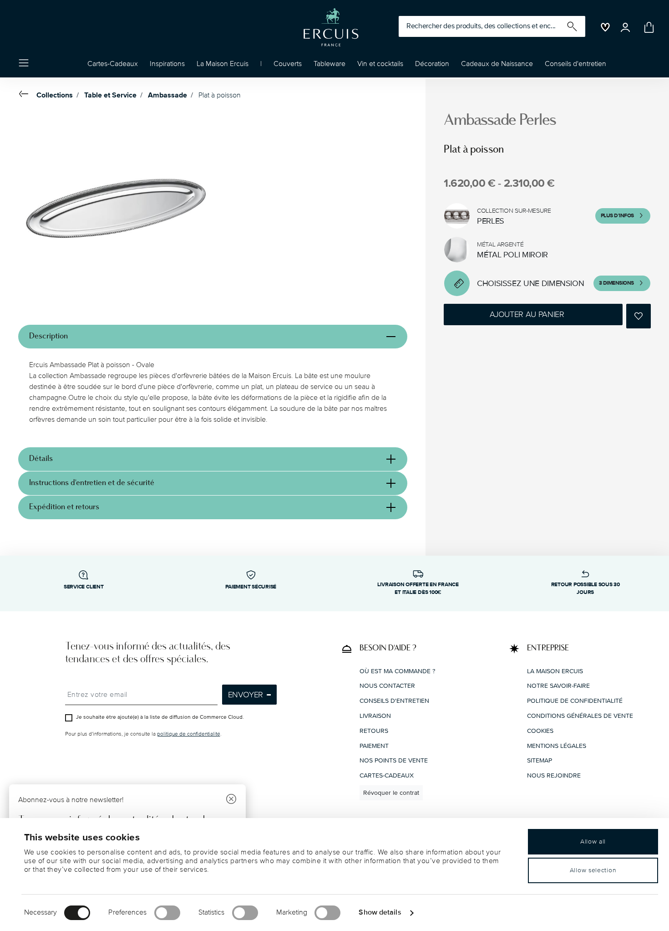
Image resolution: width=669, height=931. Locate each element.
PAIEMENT (374, 745)
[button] (167, 66)
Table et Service (110, 95)
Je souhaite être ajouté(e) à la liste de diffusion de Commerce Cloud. (160, 717)
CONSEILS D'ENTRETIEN (394, 701)
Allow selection (593, 870)
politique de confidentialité (188, 734)
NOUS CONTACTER (387, 686)
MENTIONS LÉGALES (556, 745)
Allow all (593, 841)
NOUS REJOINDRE (554, 775)
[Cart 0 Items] (647, 27)
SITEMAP (539, 760)
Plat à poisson (219, 95)
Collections (54, 95)
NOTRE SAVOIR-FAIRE (558, 686)
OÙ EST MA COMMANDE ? (397, 671)
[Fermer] (231, 800)
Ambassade (167, 95)
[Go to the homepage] (331, 27)
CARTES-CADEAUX (387, 775)
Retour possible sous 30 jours (585, 588)
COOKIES (540, 730)
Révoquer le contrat (391, 792)
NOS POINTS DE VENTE (394, 760)
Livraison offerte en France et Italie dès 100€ (418, 588)
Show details (380, 912)
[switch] (167, 912)
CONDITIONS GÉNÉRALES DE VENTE (580, 715)
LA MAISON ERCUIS (555, 671)
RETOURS (374, 730)
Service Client (84, 586)
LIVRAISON (375, 715)
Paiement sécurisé (250, 586)
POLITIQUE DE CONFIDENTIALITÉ (575, 701)
